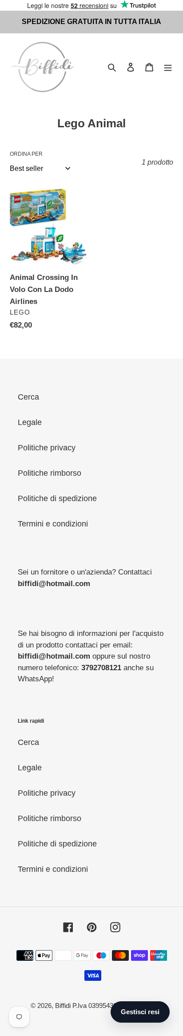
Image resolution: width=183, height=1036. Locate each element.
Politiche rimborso (49, 473)
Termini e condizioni (53, 523)
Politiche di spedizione (57, 498)
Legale (30, 422)
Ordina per (26, 154)
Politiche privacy (47, 447)
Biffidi (63, 1005)
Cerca (28, 397)
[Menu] (168, 67)
